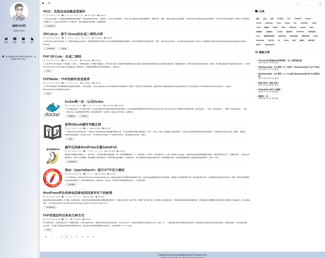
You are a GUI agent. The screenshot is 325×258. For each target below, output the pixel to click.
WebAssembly (270, 45)
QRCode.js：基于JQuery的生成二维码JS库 (73, 34)
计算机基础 (311, 32)
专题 (15, 42)
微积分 (302, 40)
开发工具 (89, 174)
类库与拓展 (78, 15)
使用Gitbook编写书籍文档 (83, 124)
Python (286, 40)
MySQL (275, 27)
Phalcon (308, 19)
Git (87, 128)
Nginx (312, 27)
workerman (269, 23)
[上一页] (46, 236)
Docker (99, 106)
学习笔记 (280, 19)
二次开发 (89, 151)
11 (87, 237)
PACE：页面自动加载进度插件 (64, 11)
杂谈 (271, 19)
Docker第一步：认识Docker (84, 101)
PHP (66, 60)
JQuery (77, 38)
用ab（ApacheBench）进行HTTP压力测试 (95, 170)
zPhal (279, 23)
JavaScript (68, 15)
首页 (6, 42)
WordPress (98, 151)
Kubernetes (260, 40)
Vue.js (258, 27)
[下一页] (93, 236)
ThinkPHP (297, 19)
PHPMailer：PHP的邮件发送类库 (66, 79)
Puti (295, 23)
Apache (303, 27)
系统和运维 (90, 106)
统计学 (258, 45)
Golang (287, 23)
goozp (175, 255)
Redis (283, 27)
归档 (23, 42)
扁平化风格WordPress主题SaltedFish (91, 147)
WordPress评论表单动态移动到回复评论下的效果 (77, 193)
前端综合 (259, 32)
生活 (264, 19)
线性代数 (311, 40)
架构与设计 (282, 36)
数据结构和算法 (269, 36)
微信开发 (289, 32)
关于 (32, 42)
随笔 (257, 19)
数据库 (266, 27)
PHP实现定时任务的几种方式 (63, 215)
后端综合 (269, 32)
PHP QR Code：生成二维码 (62, 56)
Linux (258, 36)
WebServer (292, 27)
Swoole (258, 23)
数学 (294, 40)
